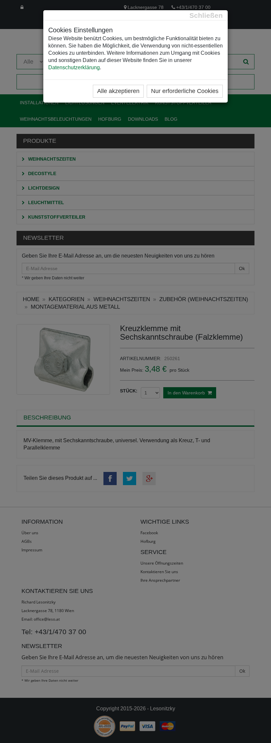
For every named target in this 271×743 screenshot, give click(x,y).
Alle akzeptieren (118, 91)
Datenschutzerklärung (74, 67)
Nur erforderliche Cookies (184, 91)
